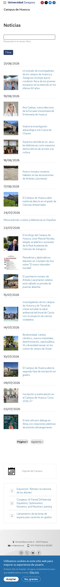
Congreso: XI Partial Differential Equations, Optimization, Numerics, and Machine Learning (34, 503)
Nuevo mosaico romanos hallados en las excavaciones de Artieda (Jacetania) (38, 175)
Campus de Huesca (17, 9)
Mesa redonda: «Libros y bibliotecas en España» (30, 220)
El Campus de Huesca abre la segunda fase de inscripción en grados (39, 371)
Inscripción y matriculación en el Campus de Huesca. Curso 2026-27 (38, 398)
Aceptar (11, 579)
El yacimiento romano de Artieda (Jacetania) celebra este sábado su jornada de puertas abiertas (38, 282)
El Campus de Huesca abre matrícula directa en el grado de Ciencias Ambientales (39, 201)
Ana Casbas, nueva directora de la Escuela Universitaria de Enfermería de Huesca (38, 111)
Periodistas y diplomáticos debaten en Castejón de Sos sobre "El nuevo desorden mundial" (38, 263)
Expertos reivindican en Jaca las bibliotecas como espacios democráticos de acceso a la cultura (39, 147)
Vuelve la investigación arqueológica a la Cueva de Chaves (37, 130)
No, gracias (31, 579)
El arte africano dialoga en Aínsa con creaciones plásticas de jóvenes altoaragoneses (39, 424)
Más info (34, 572)
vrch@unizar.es (17, 545)
